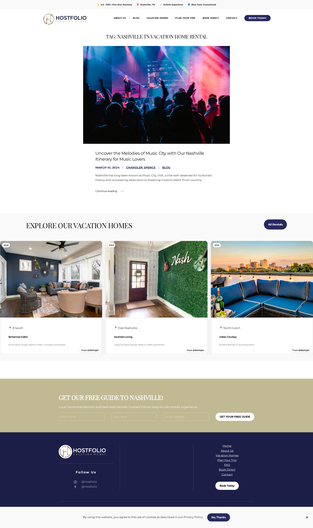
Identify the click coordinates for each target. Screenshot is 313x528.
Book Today (257, 18)
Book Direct (211, 18)
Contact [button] (231, 18)
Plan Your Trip (185, 18)
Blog (136, 18)
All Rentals (275, 224)
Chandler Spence (141, 167)
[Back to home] (65, 18)
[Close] (307, 517)
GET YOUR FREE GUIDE (235, 416)
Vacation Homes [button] (157, 18)
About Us (120, 18)
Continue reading (106, 191)
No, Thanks (218, 517)
